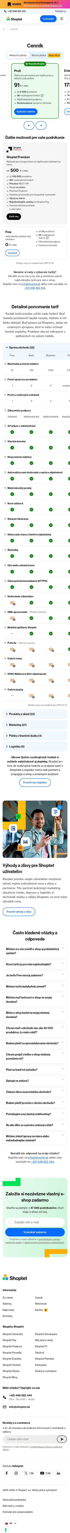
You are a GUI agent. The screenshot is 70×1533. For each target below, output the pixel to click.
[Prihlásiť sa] (62, 1439)
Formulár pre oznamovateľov (18, 1512)
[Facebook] (7, 1473)
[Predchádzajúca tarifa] (29, 125)
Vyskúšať (12, 253)
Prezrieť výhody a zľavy (19, 911)
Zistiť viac (14, 216)
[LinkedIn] (58, 1473)
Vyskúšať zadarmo (26, 111)
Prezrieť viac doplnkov (35, 782)
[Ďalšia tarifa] (41, 125)
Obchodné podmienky (14, 1499)
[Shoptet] (14, 19)
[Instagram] (16, 1473)
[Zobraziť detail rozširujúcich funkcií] (42, 95)
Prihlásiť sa (60, 11)
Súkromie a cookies (13, 1505)
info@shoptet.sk (30, 284)
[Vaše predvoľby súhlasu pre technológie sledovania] (6, 1530)
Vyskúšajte (48, 18)
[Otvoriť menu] (62, 18)
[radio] (18, 55)
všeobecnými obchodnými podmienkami (44, 1242)
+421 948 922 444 (34, 288)
